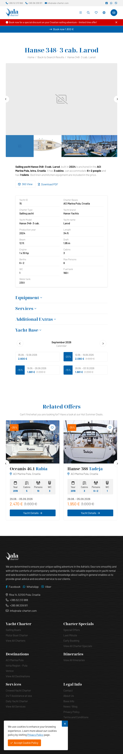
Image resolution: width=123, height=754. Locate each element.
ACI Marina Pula (15, 660)
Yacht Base (26, 330)
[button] (104, 12)
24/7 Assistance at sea (19, 695)
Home (31, 57)
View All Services (15, 706)
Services (24, 308)
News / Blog (70, 706)
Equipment (27, 297)
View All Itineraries (74, 660)
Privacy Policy (71, 711)
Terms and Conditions (75, 717)
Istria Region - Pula (16, 665)
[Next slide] (117, 99)
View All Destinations (18, 676)
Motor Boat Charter (17, 635)
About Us (68, 695)
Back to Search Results (50, 57)
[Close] (116, 22)
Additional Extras (34, 319)
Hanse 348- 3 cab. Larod (81, 57)
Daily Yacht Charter (17, 701)
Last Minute (70, 635)
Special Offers (71, 629)
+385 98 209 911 (19, 605)
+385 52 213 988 (19, 599)
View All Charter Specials (77, 646)
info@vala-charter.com (23, 610)
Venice (10, 670)
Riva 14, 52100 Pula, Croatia (24, 594)
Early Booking (71, 640)
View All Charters (15, 640)
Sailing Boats (13, 629)
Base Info (68, 701)
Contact (68, 690)
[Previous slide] (5, 99)
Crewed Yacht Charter (18, 690)
